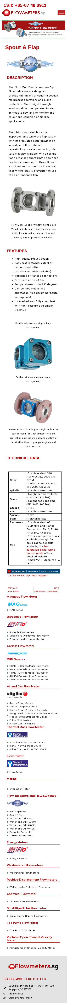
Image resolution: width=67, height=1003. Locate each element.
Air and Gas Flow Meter (23, 686)
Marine (12, 778)
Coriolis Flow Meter (21, 646)
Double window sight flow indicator (27, 575)
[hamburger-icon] (61, 12)
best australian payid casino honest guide (40, 550)
